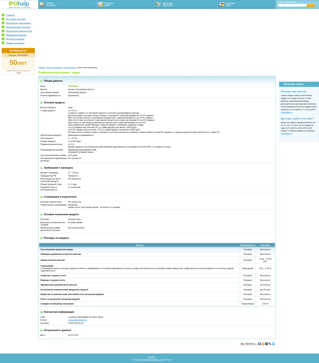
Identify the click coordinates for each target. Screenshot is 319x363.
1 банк (18, 72)
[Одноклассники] (263, 344)
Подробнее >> (287, 112)
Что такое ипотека (16, 19)
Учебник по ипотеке (50, 4)
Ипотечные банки (230, 4)
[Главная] (19, 7)
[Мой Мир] (266, 344)
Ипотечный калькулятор (168, 4)
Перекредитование (16, 35)
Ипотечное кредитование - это (150, 360)
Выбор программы (54, 68)
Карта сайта (290, 2)
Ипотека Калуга (70, 68)
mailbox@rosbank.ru (77, 320)
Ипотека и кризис (15, 39)
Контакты (151, 357)
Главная (281, 2)
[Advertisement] (18, 128)
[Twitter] (273, 344)
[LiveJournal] (270, 344)
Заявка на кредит (15, 43)
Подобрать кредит (109, 4)
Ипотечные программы (18, 23)
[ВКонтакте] (259, 344)
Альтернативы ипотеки (18, 27)
